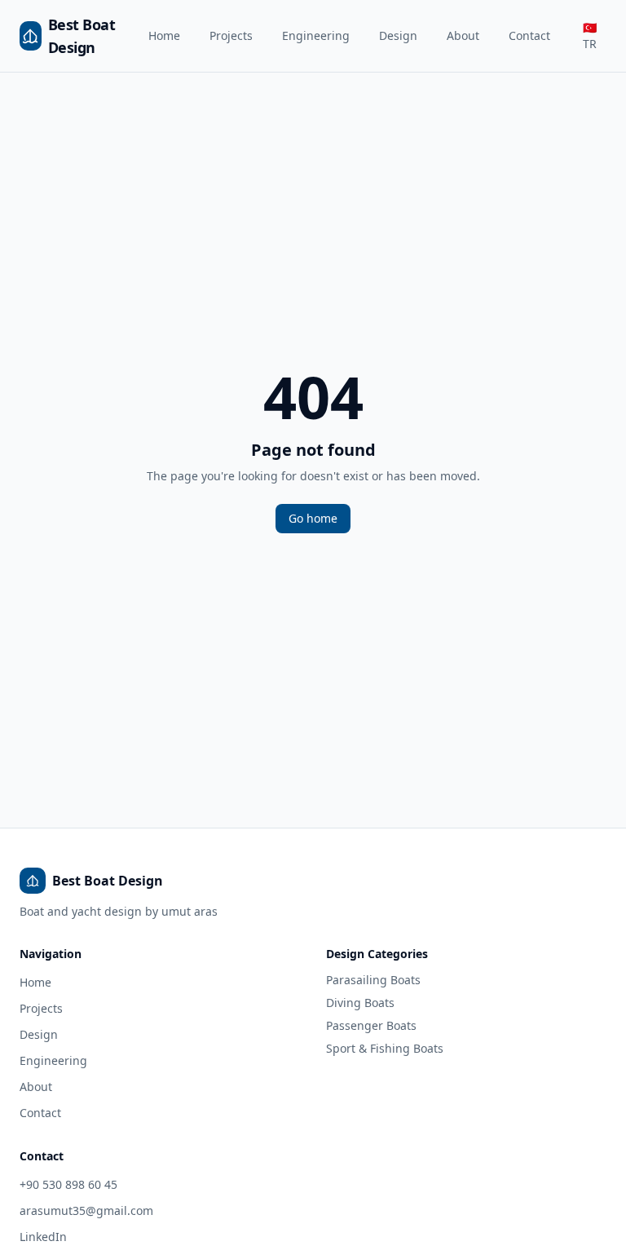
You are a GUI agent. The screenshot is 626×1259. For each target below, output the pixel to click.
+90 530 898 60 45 (68, 1184)
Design (398, 35)
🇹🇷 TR (590, 35)
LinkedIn (43, 1236)
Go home (313, 518)
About (463, 35)
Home (164, 35)
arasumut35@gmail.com (86, 1210)
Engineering (316, 35)
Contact (529, 35)
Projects (231, 35)
